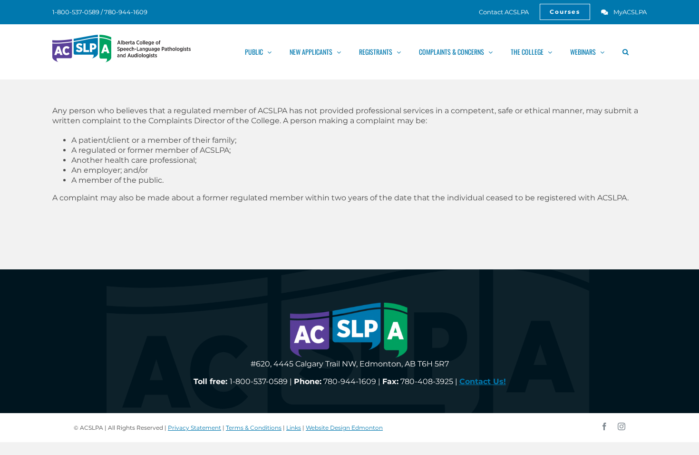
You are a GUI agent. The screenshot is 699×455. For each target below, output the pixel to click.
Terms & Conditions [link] (254, 427)
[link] (498, 12)
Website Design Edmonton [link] (344, 427)
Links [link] (293, 427)
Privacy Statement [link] (194, 427)
